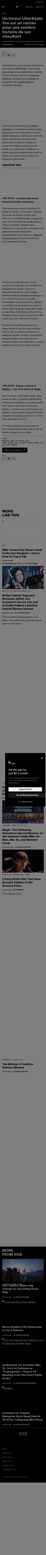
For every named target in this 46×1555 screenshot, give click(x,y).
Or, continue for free (25, 802)
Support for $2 (25, 789)
